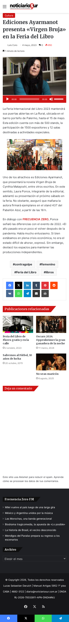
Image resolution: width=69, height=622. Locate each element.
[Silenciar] (51, 99)
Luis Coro (12, 45)
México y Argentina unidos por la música (29, 513)
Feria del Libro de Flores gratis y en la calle (16, 340)
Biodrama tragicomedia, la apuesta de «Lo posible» (35, 524)
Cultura (9, 15)
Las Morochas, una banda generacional (28, 518)
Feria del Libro (26, 272)
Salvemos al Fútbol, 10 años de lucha (17, 356)
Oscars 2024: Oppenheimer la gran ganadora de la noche (50, 340)
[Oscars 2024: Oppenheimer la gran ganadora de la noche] (51, 324)
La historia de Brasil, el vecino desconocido (30, 530)
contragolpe (23, 264)
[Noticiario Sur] (24, 6)
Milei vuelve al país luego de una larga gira (30, 507)
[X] (18, 285)
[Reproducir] (7, 99)
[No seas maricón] (51, 362)
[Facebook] (9, 285)
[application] (34, 99)
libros (50, 272)
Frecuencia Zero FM (19, 499)
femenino (48, 264)
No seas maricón (47, 374)
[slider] (59, 98)
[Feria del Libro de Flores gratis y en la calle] (18, 324)
